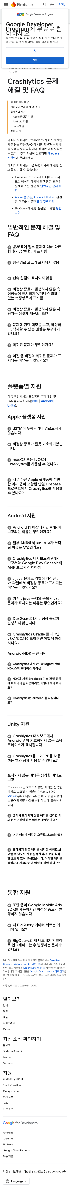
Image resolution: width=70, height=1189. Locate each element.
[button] (35, 249)
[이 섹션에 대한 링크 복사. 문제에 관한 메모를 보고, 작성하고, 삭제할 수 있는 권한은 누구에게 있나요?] (23, 334)
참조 (5, 1011)
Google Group (11, 1091)
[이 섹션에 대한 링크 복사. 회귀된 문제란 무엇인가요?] (57, 345)
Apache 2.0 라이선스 (34, 967)
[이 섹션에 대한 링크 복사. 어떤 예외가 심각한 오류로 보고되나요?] (11, 839)
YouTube (8, 1063)
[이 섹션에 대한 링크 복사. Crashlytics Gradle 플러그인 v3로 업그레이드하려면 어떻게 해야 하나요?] (23, 643)
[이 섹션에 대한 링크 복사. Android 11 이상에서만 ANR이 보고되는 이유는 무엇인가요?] (55, 532)
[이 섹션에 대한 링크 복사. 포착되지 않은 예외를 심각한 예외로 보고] (18, 780)
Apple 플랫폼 (23, 197)
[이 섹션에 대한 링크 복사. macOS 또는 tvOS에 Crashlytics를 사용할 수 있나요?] (11, 469)
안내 (5, 1005)
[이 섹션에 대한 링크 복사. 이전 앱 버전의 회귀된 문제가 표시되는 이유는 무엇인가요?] (52, 360)
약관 (5, 1171)
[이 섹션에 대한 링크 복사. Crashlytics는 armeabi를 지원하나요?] (15, 702)
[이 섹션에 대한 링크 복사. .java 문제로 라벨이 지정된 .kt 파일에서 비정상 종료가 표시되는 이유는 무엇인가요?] (41, 587)
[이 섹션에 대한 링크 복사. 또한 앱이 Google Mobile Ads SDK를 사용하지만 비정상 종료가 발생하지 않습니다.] (36, 914)
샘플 (5, 1017)
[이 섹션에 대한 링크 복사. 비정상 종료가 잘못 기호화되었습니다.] (19, 448)
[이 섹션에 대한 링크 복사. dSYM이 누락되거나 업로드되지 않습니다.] (25, 433)
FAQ (5, 1103)
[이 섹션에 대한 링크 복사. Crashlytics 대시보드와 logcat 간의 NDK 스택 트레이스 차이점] (44, 668)
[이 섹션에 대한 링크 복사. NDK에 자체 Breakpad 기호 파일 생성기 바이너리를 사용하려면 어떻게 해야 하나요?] (15, 688)
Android (39, 197)
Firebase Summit (13, 1051)
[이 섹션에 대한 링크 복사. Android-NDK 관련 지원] (50, 653)
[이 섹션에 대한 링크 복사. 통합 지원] (34, 893)
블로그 (6, 1045)
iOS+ (35, 401)
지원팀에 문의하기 (13, 1079)
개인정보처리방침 (21, 1171)
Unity (49, 197)
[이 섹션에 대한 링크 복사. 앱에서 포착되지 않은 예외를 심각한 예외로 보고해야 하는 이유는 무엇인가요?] (11, 824)
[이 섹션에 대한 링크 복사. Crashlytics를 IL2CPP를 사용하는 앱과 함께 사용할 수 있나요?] (11, 765)
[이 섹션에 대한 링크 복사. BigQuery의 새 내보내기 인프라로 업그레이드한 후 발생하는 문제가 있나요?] (23, 949)
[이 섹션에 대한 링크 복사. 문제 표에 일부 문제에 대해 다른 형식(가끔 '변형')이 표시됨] (50, 251)
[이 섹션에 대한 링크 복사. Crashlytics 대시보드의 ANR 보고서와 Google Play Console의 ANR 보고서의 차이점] (44, 567)
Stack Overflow (12, 1085)
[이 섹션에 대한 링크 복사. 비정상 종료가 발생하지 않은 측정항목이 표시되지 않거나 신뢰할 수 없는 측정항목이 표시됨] (46, 298)
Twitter (7, 1057)
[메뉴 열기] (6, 4)
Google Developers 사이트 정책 (47, 971)
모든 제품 (8, 1156)
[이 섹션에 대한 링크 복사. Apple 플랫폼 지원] (49, 417)
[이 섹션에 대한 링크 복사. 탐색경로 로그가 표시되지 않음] (11, 267)
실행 (14, 72)
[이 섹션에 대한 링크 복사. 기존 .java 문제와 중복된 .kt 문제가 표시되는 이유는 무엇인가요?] (11, 607)
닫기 (35, 50)
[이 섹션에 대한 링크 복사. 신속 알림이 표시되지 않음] (56, 278)
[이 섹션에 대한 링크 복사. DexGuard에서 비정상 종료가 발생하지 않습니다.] (40, 623)
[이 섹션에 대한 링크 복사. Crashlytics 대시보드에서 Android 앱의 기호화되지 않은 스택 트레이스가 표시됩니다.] (46, 745)
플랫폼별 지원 (45, 202)
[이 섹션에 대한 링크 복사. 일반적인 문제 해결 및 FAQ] (23, 235)
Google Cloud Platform (16, 1150)
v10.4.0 (12, 796)
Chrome (8, 1138)
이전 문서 (8, 1109)
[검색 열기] (45, 4)
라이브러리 (9, 1023)
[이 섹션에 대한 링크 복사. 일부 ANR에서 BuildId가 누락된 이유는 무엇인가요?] (45, 547)
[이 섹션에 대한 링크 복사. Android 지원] (39, 516)
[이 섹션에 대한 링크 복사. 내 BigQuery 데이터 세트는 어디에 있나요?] (31, 929)
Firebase (8, 1144)
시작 (35, 60)
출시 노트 (8, 1097)
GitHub (7, 1029)
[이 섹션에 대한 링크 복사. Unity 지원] (33, 724)
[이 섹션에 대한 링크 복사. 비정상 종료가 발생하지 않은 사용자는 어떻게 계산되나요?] (52, 314)
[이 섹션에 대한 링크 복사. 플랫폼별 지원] (45, 387)
